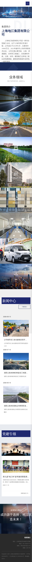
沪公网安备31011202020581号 (17, 556)
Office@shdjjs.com (25, 545)
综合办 (3, 558)
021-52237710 (26, 543)
